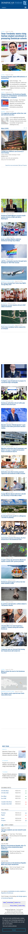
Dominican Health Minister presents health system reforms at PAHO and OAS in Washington (13, 217)
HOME (4, 902)
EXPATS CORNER (8, 825)
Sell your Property (23, 165)
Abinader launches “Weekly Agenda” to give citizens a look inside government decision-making (13, 426)
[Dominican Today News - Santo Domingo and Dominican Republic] (14, 3)
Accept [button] (14, 930)
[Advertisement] (15, 17)
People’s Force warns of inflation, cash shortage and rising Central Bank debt (9, 764)
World (3, 111)
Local (3, 31)
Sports (3, 237)
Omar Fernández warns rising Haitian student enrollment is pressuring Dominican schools (14, 36)
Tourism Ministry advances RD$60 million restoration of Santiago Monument (9, 775)
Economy (4, 303)
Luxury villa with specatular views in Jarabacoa (13, 151)
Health (3, 213)
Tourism (3, 514)
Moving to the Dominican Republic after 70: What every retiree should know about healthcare (13, 847)
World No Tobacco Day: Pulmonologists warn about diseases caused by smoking (9, 753)
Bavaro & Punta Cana (7, 281)
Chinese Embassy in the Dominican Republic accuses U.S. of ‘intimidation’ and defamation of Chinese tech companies (14, 96)
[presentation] (24, 128)
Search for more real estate (11, 165)
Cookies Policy (21, 905)
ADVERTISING (10, 902)
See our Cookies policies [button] (10, 926)
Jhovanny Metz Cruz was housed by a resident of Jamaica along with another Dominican (12, 627)
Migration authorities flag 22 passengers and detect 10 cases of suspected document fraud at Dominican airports (14, 450)
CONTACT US (17, 902)
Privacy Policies (13, 905)
